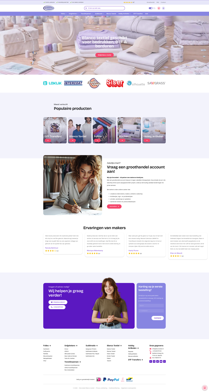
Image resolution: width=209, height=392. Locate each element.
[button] (159, 8)
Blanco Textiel (113, 345)
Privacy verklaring (101, 388)
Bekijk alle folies (104, 55)
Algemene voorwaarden (128, 388)
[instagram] (154, 361)
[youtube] (161, 361)
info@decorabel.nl (158, 349)
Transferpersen (71, 362)
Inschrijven (157, 318)
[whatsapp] (164, 361)
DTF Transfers (134, 360)
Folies (46, 345)
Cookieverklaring (114, 388)
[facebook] (150, 361)
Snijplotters (69, 345)
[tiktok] (157, 361)
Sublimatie (90, 345)
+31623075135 (156, 351)
